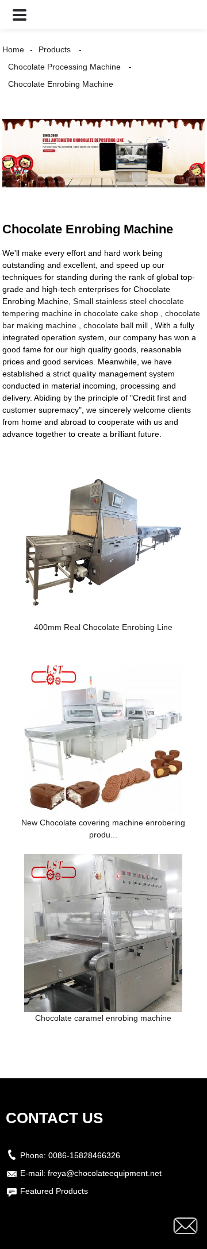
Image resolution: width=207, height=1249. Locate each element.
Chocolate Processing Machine (64, 66)
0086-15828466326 (84, 1155)
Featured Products (54, 1191)
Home (13, 49)
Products (55, 49)
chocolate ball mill (115, 325)
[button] (19, 14)
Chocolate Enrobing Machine (60, 84)
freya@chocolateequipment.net (105, 1173)
